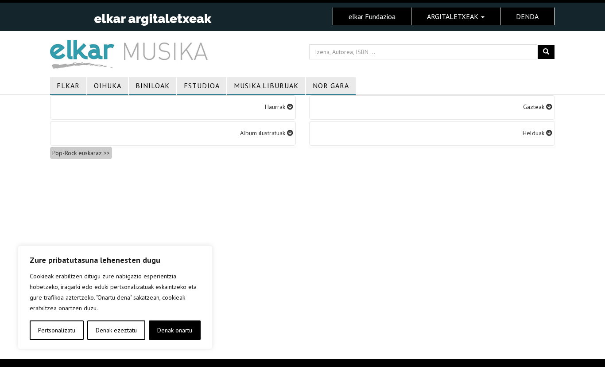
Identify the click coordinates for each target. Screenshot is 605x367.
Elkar (68, 85)
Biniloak (153, 85)
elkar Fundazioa (372, 16)
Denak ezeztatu (116, 330)
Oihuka (107, 85)
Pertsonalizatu (56, 330)
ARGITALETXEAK (453, 16)
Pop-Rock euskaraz (77, 153)
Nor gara (331, 85)
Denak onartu (174, 330)
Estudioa (202, 85)
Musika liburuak (266, 85)
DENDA (527, 16)
